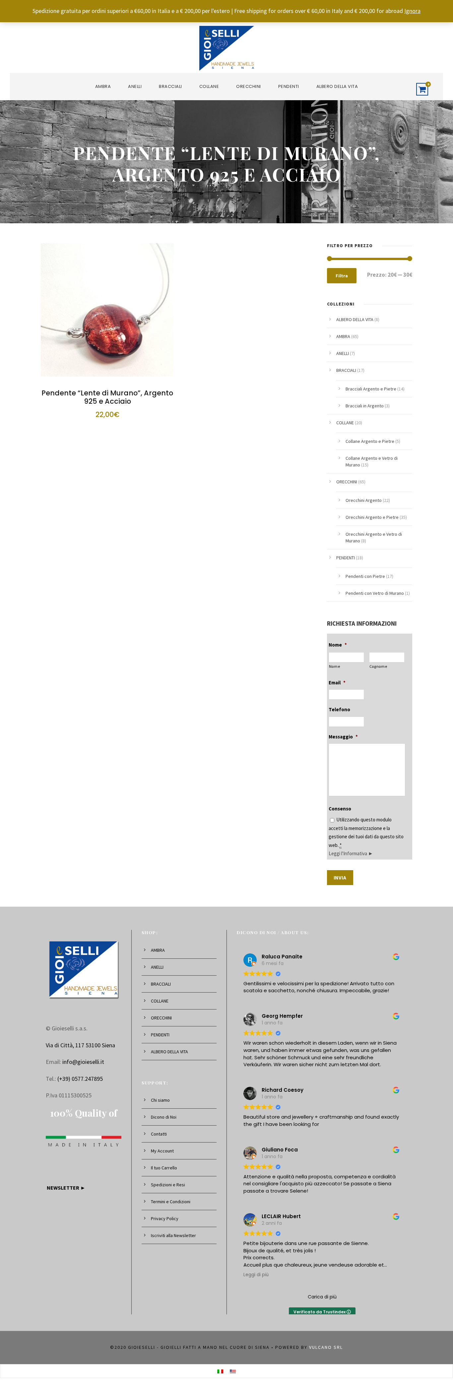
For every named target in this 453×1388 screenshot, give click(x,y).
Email (337, 682)
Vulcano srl (326, 1347)
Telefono (339, 709)
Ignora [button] (412, 11)
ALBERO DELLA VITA (337, 86)
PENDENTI (288, 86)
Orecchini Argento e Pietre (372, 517)
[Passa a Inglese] (233, 1371)
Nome (338, 645)
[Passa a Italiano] (220, 1371)
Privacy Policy (164, 1218)
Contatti (159, 1134)
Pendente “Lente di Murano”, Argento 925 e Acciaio (107, 397)
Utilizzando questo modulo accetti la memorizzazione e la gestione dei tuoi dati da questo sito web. (366, 836)
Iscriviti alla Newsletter (173, 1235)
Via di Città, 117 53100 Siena (80, 1045)
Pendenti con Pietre (365, 576)
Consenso (340, 808)
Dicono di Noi (163, 1117)
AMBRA (103, 86)
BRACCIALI (170, 86)
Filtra (342, 276)
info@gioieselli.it (83, 1062)
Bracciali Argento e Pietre (371, 389)
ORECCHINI (248, 86)
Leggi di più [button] (256, 1275)
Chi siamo (160, 1100)
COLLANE (209, 86)
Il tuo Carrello (164, 1168)
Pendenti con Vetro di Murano (375, 593)
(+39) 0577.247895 (80, 1078)
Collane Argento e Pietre (370, 441)
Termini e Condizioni (170, 1202)
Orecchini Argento (364, 500)
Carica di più (322, 1296)
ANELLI (135, 86)
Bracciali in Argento (365, 406)
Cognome (378, 666)
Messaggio (343, 736)
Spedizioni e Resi (168, 1185)
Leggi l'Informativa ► (351, 853)
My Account (162, 1151)
